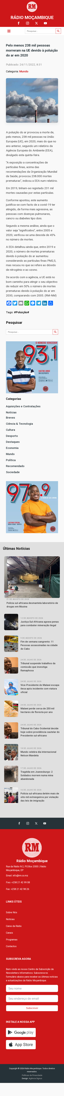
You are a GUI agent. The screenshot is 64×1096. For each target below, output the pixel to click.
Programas (11, 939)
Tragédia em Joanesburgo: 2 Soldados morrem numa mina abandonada (37, 775)
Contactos (11, 946)
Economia (12, 448)
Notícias (11, 412)
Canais (9, 932)
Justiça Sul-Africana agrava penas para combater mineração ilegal (40, 623)
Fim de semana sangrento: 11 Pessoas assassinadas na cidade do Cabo (39, 645)
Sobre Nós (11, 912)
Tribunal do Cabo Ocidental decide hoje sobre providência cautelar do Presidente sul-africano (40, 732)
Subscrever (32, 1008)
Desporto (12, 436)
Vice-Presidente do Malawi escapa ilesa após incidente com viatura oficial (40, 689)
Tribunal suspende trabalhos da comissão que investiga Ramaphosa (38, 667)
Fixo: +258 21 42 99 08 (18, 882)
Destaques (13, 442)
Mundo (23, 71)
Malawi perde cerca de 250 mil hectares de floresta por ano (37, 710)
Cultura (10, 430)
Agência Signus (35, 1078)
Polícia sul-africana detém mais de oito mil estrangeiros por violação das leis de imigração (40, 797)
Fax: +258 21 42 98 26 (17, 889)
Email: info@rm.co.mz (17, 875)
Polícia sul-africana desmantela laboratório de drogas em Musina (32, 605)
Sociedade (13, 472)
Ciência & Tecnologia (19, 423)
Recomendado (15, 466)
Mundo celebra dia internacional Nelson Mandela (38, 754)
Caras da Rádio (14, 926)
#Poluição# (21, 312)
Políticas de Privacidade (32, 1075)
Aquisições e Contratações (23, 406)
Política (11, 460)
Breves (10, 417)
